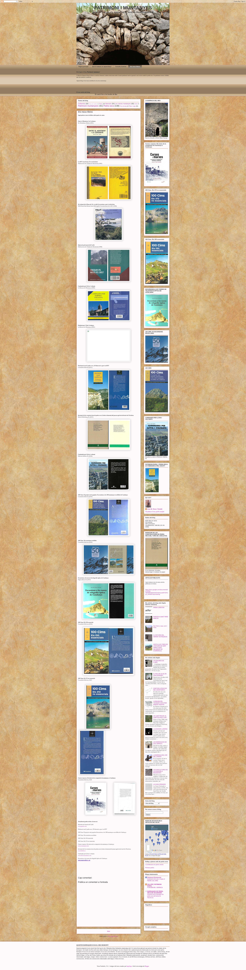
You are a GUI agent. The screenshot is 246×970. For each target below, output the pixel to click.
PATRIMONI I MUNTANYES (123, 7)
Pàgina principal (83, 66)
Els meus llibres (135, 66)
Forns (100, 103)
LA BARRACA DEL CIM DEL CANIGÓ (160, 755)
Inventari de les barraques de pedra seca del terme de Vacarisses (155, 896)
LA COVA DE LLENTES (160, 729)
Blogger (147, 966)
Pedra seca (108, 106)
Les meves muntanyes (123, 103)
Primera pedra (149, 867)
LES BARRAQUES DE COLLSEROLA (160, 742)
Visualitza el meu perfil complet (154, 511)
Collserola (81, 103)
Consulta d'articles (120, 66)
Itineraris (108, 103)
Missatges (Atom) (113, 936)
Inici (108, 931)
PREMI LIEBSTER (158, 607)
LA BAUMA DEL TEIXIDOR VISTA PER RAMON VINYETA (160, 703)
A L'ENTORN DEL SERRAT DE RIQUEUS (160, 635)
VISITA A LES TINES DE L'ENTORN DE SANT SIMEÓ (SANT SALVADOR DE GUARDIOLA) (160, 648)
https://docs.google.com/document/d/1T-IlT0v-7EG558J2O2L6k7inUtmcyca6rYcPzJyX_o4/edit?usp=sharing (156, 592)
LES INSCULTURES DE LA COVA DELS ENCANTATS (160, 771)
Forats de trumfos (93, 103)
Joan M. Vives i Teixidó (154, 509)
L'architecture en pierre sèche (154, 864)
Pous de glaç (123, 106)
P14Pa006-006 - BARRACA (155, 887)
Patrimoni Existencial (154, 877)
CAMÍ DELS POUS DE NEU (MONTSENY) (160, 689)
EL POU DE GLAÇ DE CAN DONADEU (160, 674)
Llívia (135, 103)
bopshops (129, 966)
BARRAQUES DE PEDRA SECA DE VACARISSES (155, 892)
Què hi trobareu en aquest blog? (101, 66)
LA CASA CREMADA (159, 784)
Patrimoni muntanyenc (88, 106)
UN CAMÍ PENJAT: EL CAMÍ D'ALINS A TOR (159, 716)
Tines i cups (132, 106)
